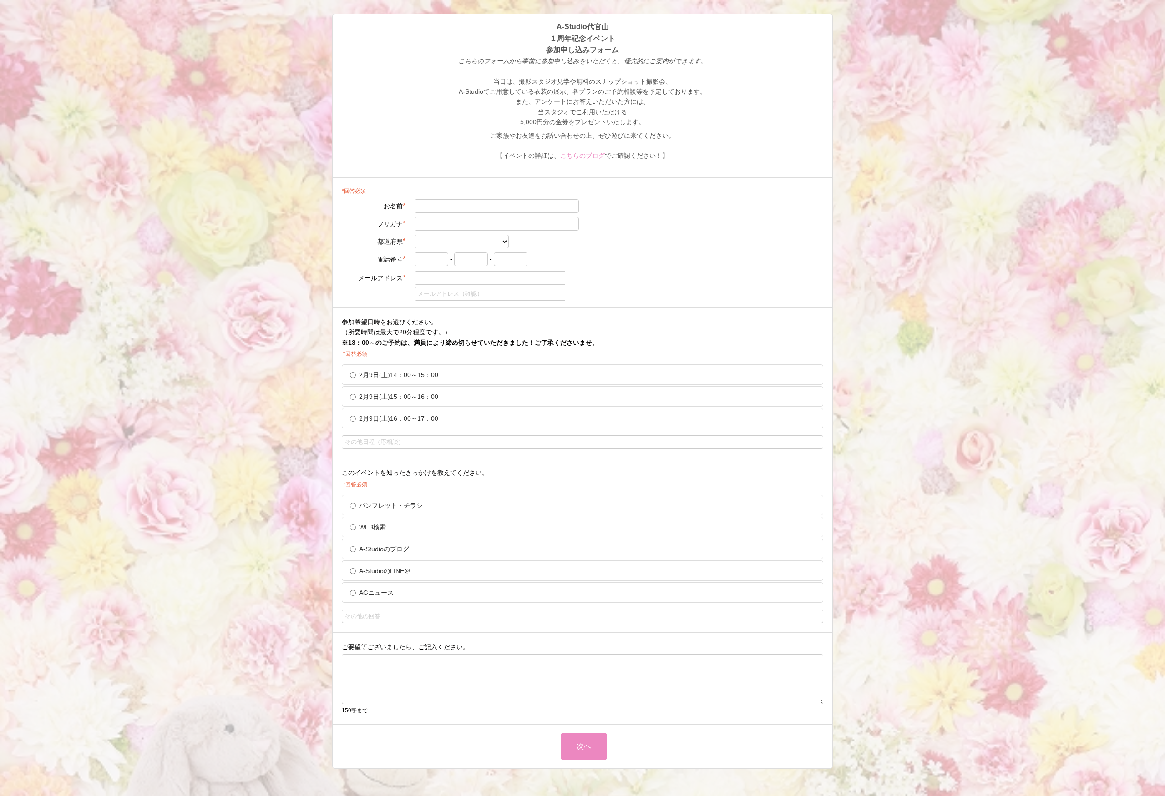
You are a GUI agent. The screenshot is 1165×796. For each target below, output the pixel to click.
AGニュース (376, 592)
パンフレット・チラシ (391, 505)
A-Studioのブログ (384, 549)
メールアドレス (381, 278)
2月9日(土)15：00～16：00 (398, 396)
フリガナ (391, 223)
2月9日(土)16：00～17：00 (398, 418)
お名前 (394, 206)
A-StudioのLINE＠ (384, 570)
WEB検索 (372, 527)
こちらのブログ (582, 155)
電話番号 (391, 259)
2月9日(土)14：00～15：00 (398, 374)
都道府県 (391, 241)
